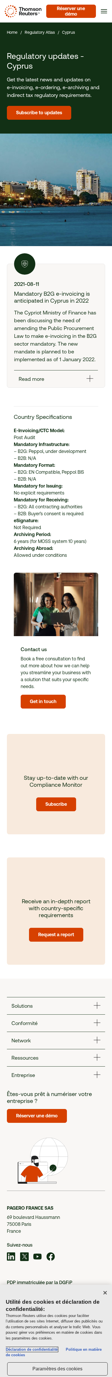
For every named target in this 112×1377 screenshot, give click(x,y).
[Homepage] (22, 11)
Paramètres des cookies (57, 1368)
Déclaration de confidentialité (32, 1349)
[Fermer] (105, 1292)
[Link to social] (11, 1257)
